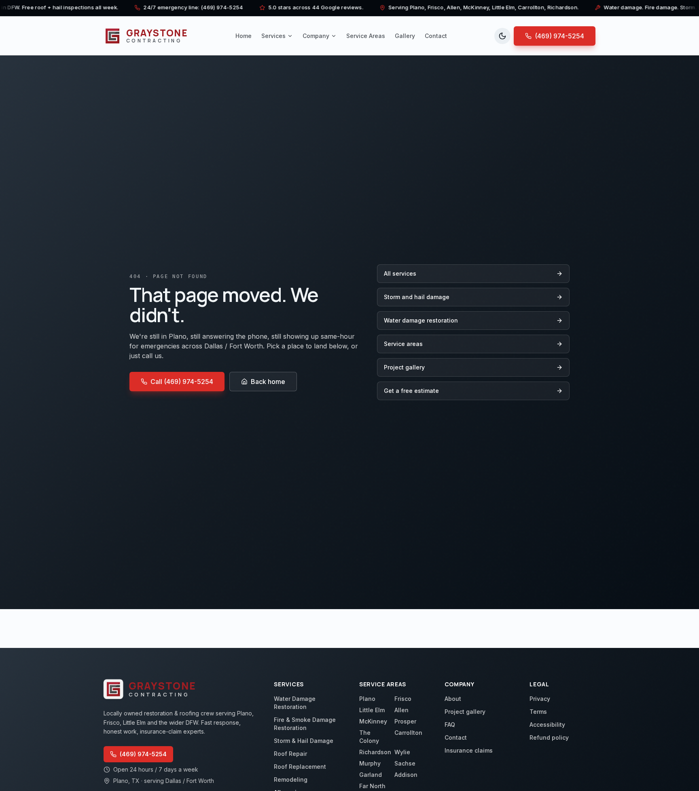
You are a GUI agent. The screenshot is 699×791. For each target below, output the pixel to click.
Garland (370, 774)
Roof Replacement (300, 766)
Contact (456, 737)
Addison (405, 774)
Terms (538, 711)
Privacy (540, 698)
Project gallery (404, 367)
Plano (367, 698)
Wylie (402, 752)
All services (400, 273)
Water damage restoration (421, 320)
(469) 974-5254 (559, 36)
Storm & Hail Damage (303, 740)
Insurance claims (469, 750)
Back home (268, 382)
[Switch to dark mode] (502, 36)
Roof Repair (290, 753)
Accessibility (547, 724)
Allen (401, 710)
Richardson (375, 752)
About (453, 698)
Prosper (405, 721)
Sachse (404, 763)
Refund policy (549, 737)
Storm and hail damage (416, 296)
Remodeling (290, 779)
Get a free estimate (411, 390)
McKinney (373, 721)
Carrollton (408, 732)
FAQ (450, 724)
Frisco (402, 698)
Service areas (403, 343)
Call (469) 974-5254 (181, 382)
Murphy (370, 763)
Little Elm (372, 710)
